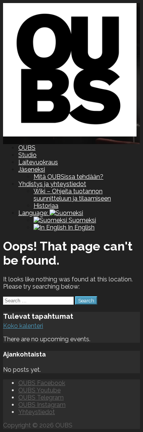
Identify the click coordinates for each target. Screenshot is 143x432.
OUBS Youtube (39, 390)
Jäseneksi (31, 169)
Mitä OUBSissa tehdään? (68, 176)
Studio (27, 155)
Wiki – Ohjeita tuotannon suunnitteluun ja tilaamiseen (72, 195)
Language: (34, 213)
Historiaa (46, 205)
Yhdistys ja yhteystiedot (52, 184)
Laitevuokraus (38, 162)
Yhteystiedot (36, 412)
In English (80, 227)
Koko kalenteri (23, 325)
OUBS (26, 147)
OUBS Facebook (41, 383)
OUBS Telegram (41, 397)
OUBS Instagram (42, 404)
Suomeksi (81, 220)
